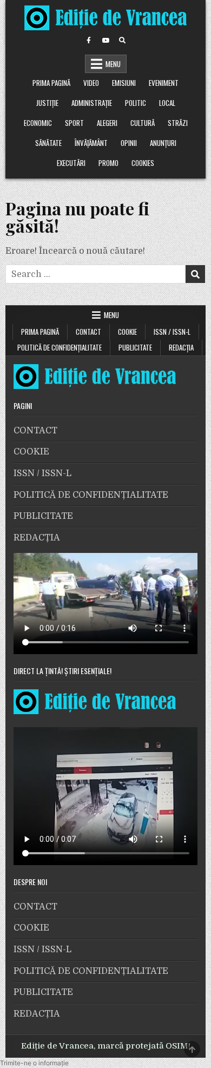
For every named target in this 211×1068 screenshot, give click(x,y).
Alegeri (107, 122)
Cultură (142, 122)
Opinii (129, 142)
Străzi (178, 122)
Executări (71, 162)
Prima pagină (51, 82)
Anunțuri (163, 142)
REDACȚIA (181, 347)
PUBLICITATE (135, 347)
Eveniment (164, 82)
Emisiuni (124, 82)
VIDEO (91, 82)
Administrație (91, 102)
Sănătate (48, 142)
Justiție (47, 102)
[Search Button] (122, 41)
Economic (38, 122)
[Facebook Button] (89, 41)
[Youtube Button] (105, 41)
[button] (34, 1063)
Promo (108, 162)
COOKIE (127, 331)
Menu (113, 63)
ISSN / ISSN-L (172, 331)
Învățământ (91, 142)
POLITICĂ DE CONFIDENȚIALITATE (59, 347)
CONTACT (88, 331)
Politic (135, 102)
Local (167, 102)
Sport (74, 122)
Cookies (142, 162)
